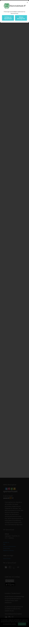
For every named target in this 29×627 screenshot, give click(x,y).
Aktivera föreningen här (21, 17)
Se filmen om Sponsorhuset (8, 17)
